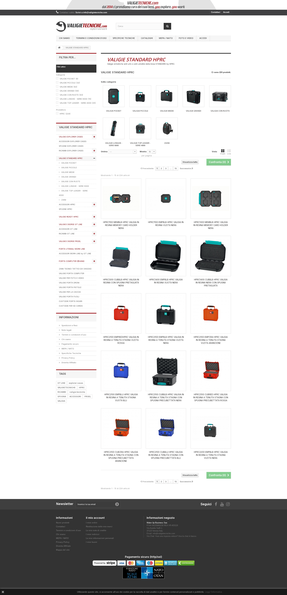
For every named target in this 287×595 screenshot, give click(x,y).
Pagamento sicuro (70, 344)
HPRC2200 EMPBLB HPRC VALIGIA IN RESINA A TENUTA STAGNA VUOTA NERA (211, 455)
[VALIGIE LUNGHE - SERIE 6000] (114, 128)
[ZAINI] (167, 128)
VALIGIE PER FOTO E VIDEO (71, 278)
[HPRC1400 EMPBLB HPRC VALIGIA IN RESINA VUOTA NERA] (166, 256)
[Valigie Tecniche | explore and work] (83, 26)
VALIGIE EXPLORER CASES (71, 137)
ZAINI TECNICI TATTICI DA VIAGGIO (75, 269)
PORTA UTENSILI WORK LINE (72, 249)
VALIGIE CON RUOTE (71, 95)
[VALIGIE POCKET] (114, 96)
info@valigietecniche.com (164, 533)
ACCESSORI (75, 396)
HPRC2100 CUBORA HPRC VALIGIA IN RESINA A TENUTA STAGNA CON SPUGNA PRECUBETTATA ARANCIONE (121, 456)
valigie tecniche (77, 392)
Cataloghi (147, 38)
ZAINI (63, 200)
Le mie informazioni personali (100, 538)
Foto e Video (186, 38)
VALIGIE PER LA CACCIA (70, 292)
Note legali (66, 330)
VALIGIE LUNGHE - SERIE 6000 (75, 99)
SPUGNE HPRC (65, 209)
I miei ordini (91, 523)
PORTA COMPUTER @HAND (71, 261)
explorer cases (76, 383)
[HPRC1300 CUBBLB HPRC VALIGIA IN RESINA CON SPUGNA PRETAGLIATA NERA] (121, 256)
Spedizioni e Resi (69, 325)
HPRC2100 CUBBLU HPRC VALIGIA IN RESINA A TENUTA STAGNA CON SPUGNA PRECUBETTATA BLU (165, 455)
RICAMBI (62, 392)
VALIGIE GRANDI (69, 91)
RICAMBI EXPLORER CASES (71, 151)
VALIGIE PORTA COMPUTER (71, 273)
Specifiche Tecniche (124, 38)
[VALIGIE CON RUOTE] (220, 96)
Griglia (222, 154)
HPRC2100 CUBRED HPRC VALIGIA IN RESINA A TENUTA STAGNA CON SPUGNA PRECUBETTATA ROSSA (210, 397)
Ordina (104, 151)
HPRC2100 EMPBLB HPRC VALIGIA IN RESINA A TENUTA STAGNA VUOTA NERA (166, 340)
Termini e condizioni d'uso (91, 38)
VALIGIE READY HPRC (68, 217)
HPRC (65, 113)
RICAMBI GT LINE (66, 234)
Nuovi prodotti (62, 523)
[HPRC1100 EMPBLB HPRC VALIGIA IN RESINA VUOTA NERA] (166, 198)
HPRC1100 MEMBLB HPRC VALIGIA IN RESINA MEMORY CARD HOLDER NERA (121, 225)
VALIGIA (61, 401)
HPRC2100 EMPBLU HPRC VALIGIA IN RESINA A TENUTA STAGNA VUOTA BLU (121, 397)
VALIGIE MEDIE (68, 87)
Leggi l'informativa (213, 592)
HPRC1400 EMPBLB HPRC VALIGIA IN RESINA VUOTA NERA (166, 281)
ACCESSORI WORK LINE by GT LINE (75, 253)
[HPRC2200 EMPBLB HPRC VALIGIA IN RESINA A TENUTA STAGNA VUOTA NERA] (210, 428)
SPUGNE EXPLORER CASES (71, 146)
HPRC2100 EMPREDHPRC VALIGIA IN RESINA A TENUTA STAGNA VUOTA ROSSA (121, 340)
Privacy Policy (68, 358)
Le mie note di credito (96, 530)
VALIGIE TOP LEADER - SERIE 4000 (78, 103)
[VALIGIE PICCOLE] (140, 96)
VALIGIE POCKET (69, 78)
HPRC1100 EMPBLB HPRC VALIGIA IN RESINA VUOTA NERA (166, 223)
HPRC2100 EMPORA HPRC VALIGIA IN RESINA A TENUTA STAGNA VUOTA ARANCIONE (211, 340)
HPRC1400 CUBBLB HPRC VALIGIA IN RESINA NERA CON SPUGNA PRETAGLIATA (211, 282)
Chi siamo (64, 38)
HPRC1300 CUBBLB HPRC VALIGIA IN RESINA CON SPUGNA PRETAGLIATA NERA (121, 282)
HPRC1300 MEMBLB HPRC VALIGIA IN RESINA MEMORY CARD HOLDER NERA (210, 225)
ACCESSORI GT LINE (68, 229)
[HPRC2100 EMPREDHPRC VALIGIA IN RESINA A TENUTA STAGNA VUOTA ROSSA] (121, 313)
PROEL (87, 396)
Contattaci (215, 12)
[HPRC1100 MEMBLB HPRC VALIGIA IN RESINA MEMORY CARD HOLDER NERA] (121, 198)
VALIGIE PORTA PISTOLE (70, 287)
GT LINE (61, 383)
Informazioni (69, 317)
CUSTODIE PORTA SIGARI (70, 301)
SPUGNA (62, 396)
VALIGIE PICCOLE (70, 82)
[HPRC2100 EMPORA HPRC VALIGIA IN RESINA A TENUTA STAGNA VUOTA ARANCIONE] (210, 313)
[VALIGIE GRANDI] (193, 96)
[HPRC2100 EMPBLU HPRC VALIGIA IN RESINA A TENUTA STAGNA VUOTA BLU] (121, 371)
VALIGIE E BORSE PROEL (70, 241)
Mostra (143, 151)
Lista (229, 154)
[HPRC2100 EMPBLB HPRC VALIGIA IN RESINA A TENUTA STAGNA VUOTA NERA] (166, 313)
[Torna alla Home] (59, 48)
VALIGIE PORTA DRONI (69, 283)
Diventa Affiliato (68, 362)
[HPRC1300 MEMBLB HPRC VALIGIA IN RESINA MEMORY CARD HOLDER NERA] (210, 198)
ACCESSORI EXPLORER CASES (72, 141)
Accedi (226, 12)
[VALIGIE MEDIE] (167, 96)
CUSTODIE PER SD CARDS (71, 306)
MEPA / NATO (166, 38)
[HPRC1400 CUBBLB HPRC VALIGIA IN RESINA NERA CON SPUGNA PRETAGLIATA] (210, 256)
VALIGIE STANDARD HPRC (71, 158)
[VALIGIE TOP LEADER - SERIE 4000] (140, 128)
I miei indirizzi (92, 534)
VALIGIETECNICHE (66, 387)
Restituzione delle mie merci (99, 526)
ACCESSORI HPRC (67, 204)
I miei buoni (91, 542)
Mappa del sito (63, 550)
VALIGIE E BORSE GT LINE (70, 224)
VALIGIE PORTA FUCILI (69, 296)
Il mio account (95, 517)
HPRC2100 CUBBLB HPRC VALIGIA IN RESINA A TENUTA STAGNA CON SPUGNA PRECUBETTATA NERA (166, 397)
